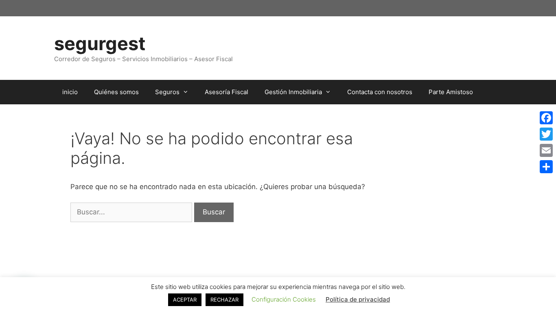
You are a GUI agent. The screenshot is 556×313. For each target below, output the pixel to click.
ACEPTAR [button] (185, 299)
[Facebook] (546, 118)
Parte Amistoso (451, 92)
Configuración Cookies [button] (284, 299)
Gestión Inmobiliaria (293, 92)
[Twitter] (546, 134)
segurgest (99, 43)
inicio (70, 92)
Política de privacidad (358, 299)
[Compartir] (546, 167)
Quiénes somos (116, 92)
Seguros (167, 92)
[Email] (546, 150)
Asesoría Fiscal (226, 92)
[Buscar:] (132, 212)
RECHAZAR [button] (224, 299)
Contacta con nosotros (379, 92)
